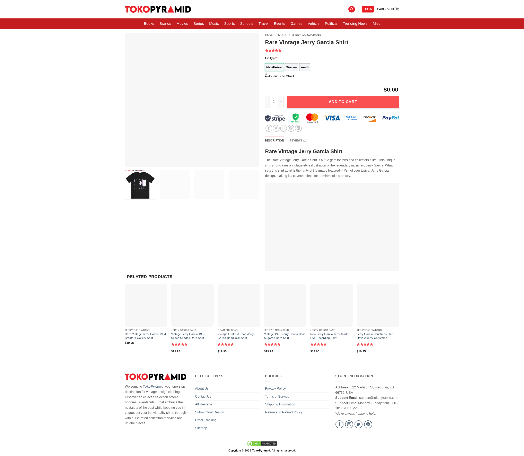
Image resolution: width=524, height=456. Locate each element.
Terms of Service (277, 396)
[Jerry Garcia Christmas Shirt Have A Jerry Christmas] (378, 305)
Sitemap (201, 428)
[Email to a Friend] (283, 128)
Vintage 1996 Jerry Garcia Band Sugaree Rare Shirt (285, 335)
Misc (376, 23)
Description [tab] (274, 140)
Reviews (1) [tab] (298, 140)
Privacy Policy (275, 388)
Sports (229, 23)
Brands (165, 23)
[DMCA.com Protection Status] (262, 443)
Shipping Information (280, 404)
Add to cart (343, 102)
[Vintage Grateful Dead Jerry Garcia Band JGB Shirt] (239, 305)
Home (269, 34)
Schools (246, 23)
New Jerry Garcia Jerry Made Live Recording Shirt (329, 335)
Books (149, 23)
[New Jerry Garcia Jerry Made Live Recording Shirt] (331, 305)
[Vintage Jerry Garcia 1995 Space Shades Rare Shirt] (192, 305)
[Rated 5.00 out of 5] (179, 344)
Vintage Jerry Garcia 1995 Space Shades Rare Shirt (188, 335)
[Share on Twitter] (276, 128)
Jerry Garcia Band (306, 34)
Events (279, 23)
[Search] (351, 9)
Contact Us (203, 396)
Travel (264, 23)
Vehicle (314, 23)
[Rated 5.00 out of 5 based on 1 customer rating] (332, 50)
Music (214, 23)
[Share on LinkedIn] (298, 128)
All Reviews (203, 404)
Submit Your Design (209, 412)
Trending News (355, 23)
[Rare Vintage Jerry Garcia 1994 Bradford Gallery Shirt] (146, 305)
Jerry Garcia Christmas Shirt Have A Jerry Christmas (375, 335)
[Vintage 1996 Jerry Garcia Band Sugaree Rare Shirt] (285, 305)
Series (198, 23)
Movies (182, 23)
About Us (202, 388)
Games (296, 23)
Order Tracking (206, 420)
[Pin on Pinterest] (291, 128)
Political (331, 23)
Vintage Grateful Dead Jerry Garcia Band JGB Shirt (236, 335)
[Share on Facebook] (268, 128)
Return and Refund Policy (284, 412)
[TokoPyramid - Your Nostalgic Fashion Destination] (158, 9)
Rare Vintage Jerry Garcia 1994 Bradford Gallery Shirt (145, 335)
